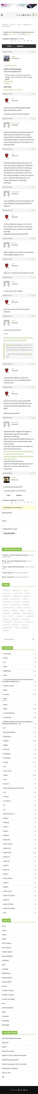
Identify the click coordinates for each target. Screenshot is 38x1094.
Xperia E (19, 818)
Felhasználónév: (7, 513)
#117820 (32, 238)
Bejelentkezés (9, 533)
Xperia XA (10, 573)
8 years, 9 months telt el (14, 34)
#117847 (32, 364)
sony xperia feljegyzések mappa (18, 555)
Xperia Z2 (19, 900)
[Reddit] (28, 15)
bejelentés (7, 593)
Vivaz (30, 610)
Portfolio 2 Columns (8, 990)
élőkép (5, 630)
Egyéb (19, 690)
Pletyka (17, 601)
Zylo (17, 627)
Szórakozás (19, 754)
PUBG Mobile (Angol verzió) (10, 1060)
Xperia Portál (18, 622)
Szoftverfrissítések (7, 1008)
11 (31, 41)
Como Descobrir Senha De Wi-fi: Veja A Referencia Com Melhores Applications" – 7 (19, 680)
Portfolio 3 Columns (8, 995)
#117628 (32, 52)
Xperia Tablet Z (19, 878)
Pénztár (4, 986)
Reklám (26, 601)
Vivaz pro (6, 613)
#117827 (32, 277)
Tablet (4, 1012)
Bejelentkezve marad (10, 529)
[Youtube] (23, 15)
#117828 (32, 295)
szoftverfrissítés (8, 607)
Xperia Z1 (24, 624)
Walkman (16, 613)
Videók (19, 775)
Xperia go (19, 822)
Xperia (6, 619)
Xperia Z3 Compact (19, 908)
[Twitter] (19, 15)
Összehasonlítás (7, 977)
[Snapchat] (26, 15)
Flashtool (7, 83)
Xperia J (19, 827)
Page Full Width (6, 982)
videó (22, 610)
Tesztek (14, 610)
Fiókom (4, 934)
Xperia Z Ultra (7, 627)
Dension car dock (19, 685)
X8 (4, 616)
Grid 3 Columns (6, 947)
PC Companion (9, 81)
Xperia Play (7, 622)
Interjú (19, 704)
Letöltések (5, 969)
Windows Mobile (28, 613)
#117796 (32, 118)
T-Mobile (27, 607)
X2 (19, 805)
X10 (11, 616)
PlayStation (7, 601)
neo (19, 728)
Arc (25, 590)
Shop (3, 1003)
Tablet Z (4, 1047)
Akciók (19, 658)
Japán (5, 599)
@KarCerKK (9, 345)
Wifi (3, 1077)
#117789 (32, 94)
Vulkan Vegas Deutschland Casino (19, 788)
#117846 (32, 316)
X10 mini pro (30, 616)
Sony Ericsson (15, 604)
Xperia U (19, 882)
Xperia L (19, 831)
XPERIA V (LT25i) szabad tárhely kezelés (14, 1055)
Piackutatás (19, 736)
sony (5, 604)
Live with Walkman (19, 713)
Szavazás (19, 749)
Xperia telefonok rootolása (16, 567)
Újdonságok (5, 1025)
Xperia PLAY (19, 848)
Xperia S (19, 865)
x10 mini (19, 616)
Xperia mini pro (19, 844)
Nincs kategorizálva (19, 732)
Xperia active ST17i (19, 814)
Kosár (4, 965)
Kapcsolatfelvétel (7, 956)
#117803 (32, 187)
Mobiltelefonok (27, 24)
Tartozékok (19, 758)
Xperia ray (19, 861)
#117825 (32, 259)
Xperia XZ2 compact (8, 1051)
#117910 (32, 387)
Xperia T (19, 874)
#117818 (32, 210)
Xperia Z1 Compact (19, 895)
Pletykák (19, 741)
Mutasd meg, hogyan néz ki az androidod (14, 1064)
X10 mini (19, 796)
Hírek (5, 698)
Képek (25, 599)
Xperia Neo (25, 619)
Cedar (19, 675)
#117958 (32, 473)
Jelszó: (4, 521)
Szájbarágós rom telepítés (10, 1068)
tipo (19, 766)
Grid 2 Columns (6, 943)
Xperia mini (19, 839)
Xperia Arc (15, 619)
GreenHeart (17, 596)
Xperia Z (15, 624)
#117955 (32, 417)
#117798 (32, 149)
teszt (5, 610)
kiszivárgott (15, 599)
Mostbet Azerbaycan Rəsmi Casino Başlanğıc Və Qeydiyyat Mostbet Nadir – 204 (19, 722)
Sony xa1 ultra (6, 1072)
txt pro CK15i (19, 771)
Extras (27, 593)
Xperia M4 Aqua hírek (10, 65)
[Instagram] (21, 15)
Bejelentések (19, 671)
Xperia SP (6, 624)
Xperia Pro (29, 622)
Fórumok (12, 24)
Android (19, 24)
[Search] (36, 15)
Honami (27, 596)
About (4, 926)
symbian (26, 604)
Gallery (4, 939)
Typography (5, 1020)
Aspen (19, 666)
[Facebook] (17, 15)
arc (19, 662)
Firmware (6, 596)
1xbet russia (19, 654)
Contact (4, 930)
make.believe (19, 717)
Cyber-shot (17, 593)
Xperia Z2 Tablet (19, 904)
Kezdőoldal (5, 24)
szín (19, 607)
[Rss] (30, 15)
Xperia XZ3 (10, 577)
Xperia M (19, 835)
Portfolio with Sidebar (8, 999)
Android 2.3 (17, 590)
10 (27, 41)
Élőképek (25, 627)
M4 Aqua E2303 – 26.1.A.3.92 (13, 89)
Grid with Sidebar (7, 952)
